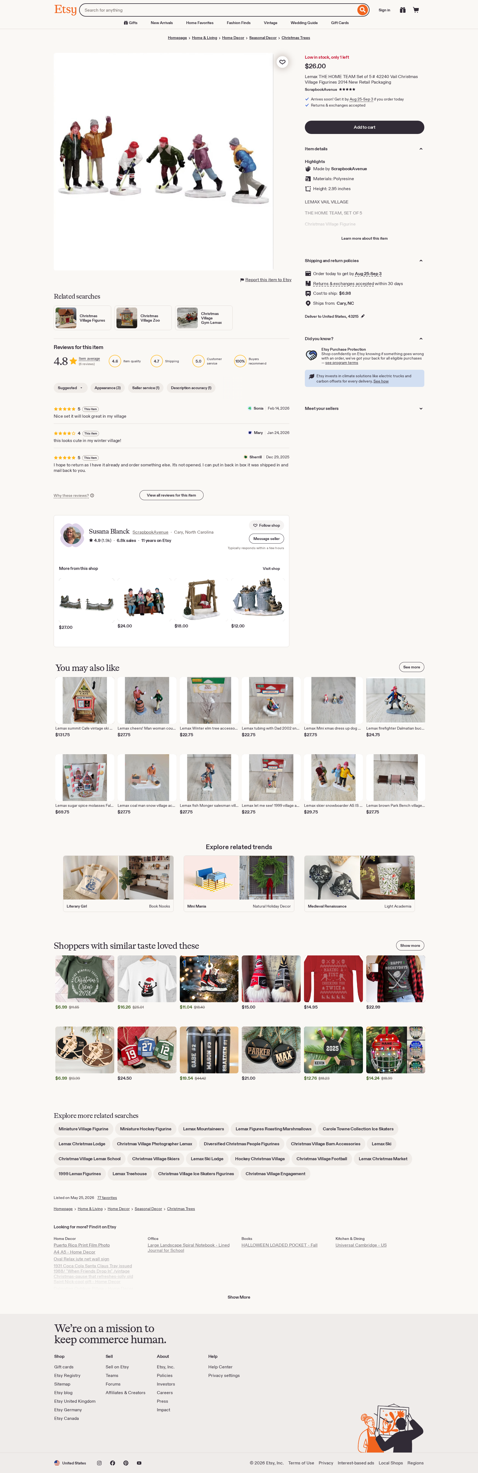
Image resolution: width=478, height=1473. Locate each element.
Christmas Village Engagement (278, 1175)
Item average (89, 358)
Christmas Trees (296, 37)
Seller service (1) (145, 388)
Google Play (114, 1437)
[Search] (363, 10)
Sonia (258, 408)
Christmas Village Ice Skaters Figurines (198, 1175)
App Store (73, 1437)
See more (411, 667)
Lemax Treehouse (132, 1175)
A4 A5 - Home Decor (74, 1252)
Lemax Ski (384, 1146)
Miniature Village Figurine (86, 1131)
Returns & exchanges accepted (343, 283)
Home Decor (233, 37)
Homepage (177, 37)
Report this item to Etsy (268, 279)
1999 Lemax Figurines (82, 1175)
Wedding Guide (304, 22)
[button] (266, 539)
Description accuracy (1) (191, 388)
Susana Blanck (109, 531)
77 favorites (107, 1197)
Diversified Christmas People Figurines (244, 1146)
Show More (239, 1297)
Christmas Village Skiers (158, 1161)
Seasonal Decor (263, 37)
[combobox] (217, 10)
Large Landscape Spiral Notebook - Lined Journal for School (189, 1247)
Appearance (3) (108, 388)
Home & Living (204, 37)
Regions (415, 1463)
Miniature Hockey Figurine (148, 1131)
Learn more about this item (364, 238)
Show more (410, 945)
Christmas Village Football (324, 1161)
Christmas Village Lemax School (92, 1161)
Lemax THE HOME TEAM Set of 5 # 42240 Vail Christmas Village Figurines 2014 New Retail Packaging (361, 79)
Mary (258, 432)
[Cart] (416, 10)
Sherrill (256, 457)
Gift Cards (340, 22)
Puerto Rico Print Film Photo (82, 1245)
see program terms (341, 362)
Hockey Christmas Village (262, 1161)
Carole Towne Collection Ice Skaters (360, 1131)
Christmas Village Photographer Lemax (157, 1146)
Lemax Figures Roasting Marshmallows (276, 1131)
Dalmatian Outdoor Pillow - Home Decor (93, 1288)
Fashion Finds (239, 22)
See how (381, 381)
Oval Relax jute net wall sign (81, 1259)
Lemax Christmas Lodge (84, 1146)
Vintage (270, 22)
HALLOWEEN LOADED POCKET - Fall (279, 1245)
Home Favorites (200, 22)
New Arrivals (162, 22)
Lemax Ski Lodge (209, 1161)
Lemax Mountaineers (206, 1131)
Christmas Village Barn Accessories (328, 1146)
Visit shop (271, 568)
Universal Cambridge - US (361, 1245)
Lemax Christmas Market (385, 1161)
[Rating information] (91, 541)
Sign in (384, 10)
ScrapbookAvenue (321, 89)
